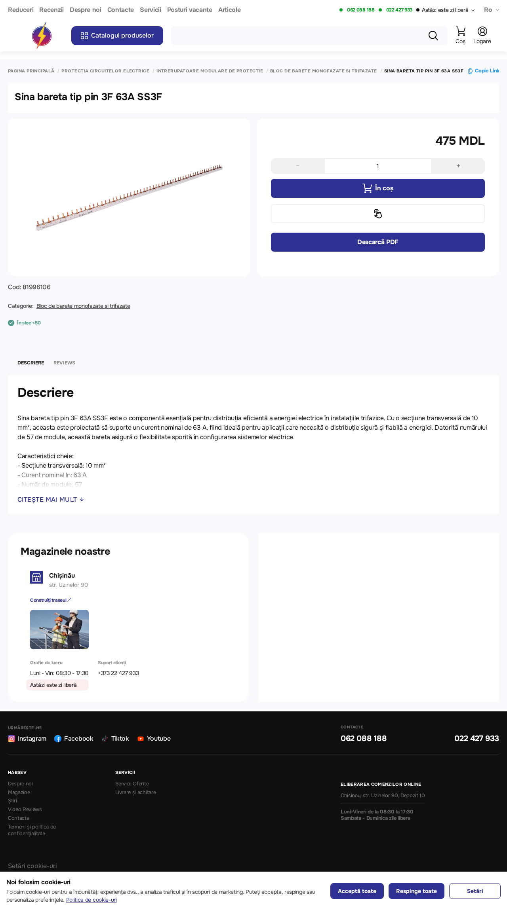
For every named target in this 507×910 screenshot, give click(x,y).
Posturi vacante (189, 10)
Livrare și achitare (135, 792)
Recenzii (51, 10)
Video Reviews (25, 809)
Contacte (120, 10)
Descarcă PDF (377, 242)
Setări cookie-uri (32, 866)
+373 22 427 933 (118, 673)
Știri (12, 801)
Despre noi (85, 10)
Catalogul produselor (122, 35)
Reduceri (20, 10)
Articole (229, 10)
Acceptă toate (357, 891)
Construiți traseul (48, 600)
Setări (475, 891)
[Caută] (433, 35)
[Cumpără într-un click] (378, 213)
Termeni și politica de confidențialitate (32, 830)
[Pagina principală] (41, 35)
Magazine (19, 792)
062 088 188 (360, 10)
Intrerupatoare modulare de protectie (209, 71)
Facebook (78, 738)
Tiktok (120, 738)
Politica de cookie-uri (91, 899)
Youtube (159, 738)
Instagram (32, 738)
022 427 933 (399, 10)
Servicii (150, 10)
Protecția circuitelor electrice (105, 71)
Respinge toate (416, 891)
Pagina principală (31, 71)
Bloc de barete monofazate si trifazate (323, 71)
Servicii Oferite (132, 784)
